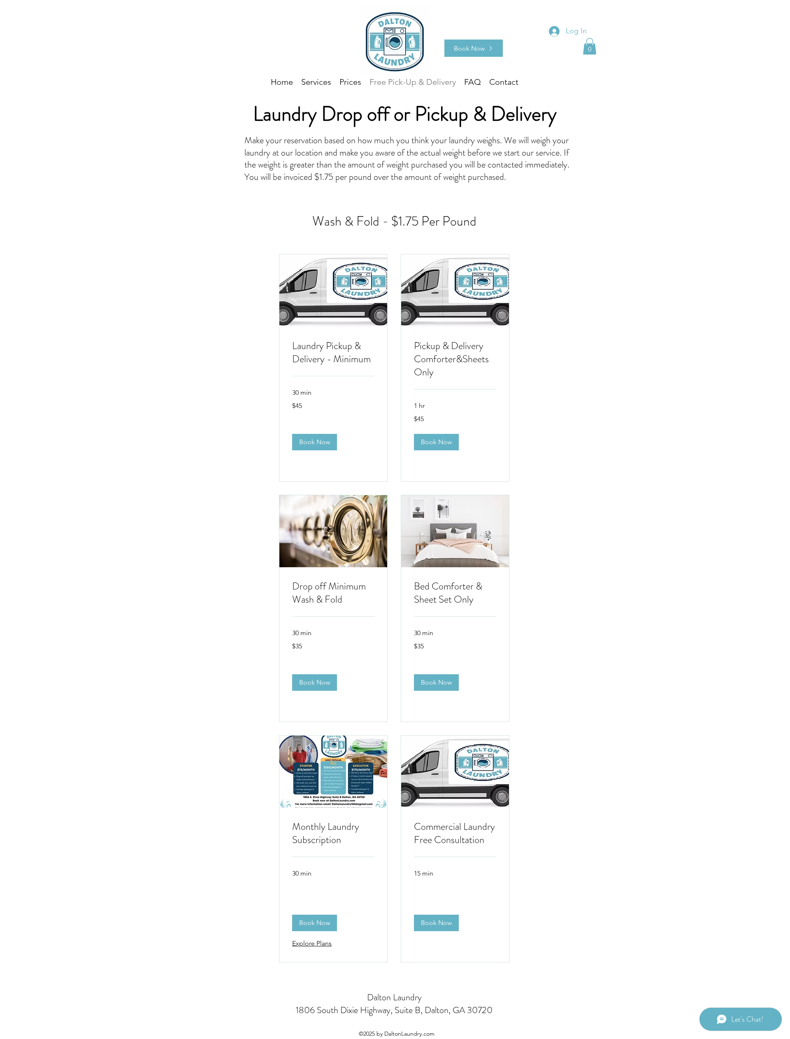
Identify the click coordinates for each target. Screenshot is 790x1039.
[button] (590, 46)
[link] (333, 353)
